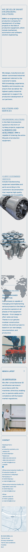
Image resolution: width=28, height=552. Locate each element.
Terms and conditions (8, 542)
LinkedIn (5, 464)
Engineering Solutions (10, 290)
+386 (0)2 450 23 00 (9, 458)
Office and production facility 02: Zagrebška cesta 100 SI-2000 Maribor (13, 487)
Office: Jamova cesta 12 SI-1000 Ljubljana (7, 497)
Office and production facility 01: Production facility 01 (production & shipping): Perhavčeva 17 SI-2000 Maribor (12, 474)
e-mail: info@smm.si (8, 462)
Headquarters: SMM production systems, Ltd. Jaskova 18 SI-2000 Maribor (10, 449)
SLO (2, 547)
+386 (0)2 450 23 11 (8, 460)
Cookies (3, 545)
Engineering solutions (13, 119)
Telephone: (5, 456)
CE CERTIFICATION (9, 379)
